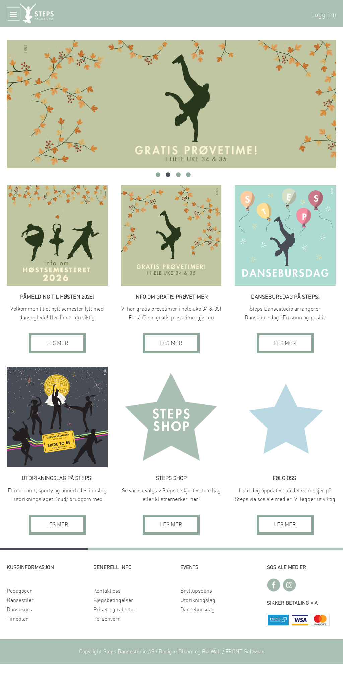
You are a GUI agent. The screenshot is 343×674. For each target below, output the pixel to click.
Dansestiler (20, 600)
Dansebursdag (197, 609)
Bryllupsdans (196, 591)
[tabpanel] (171, 104)
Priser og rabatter (114, 609)
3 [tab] (178, 175)
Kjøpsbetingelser (113, 600)
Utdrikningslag (197, 600)
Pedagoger (19, 591)
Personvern (107, 619)
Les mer (57, 343)
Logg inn (323, 15)
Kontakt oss (107, 591)
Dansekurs (19, 609)
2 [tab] (168, 175)
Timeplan (18, 619)
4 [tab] (188, 175)
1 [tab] (158, 175)
